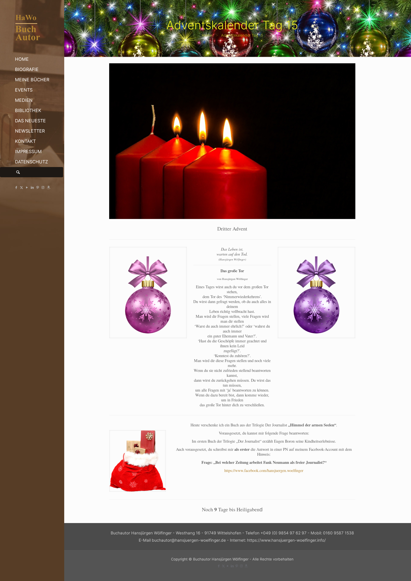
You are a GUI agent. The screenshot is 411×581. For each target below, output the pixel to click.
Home (207, 35)
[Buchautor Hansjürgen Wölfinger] (32, 27)
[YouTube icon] (26, 187)
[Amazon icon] (48, 187)
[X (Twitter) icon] (21, 187)
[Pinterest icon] (37, 187)
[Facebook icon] (16, 187)
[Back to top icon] (390, 572)
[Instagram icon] (43, 187)
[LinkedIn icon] (32, 187)
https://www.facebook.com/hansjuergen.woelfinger (263, 470)
